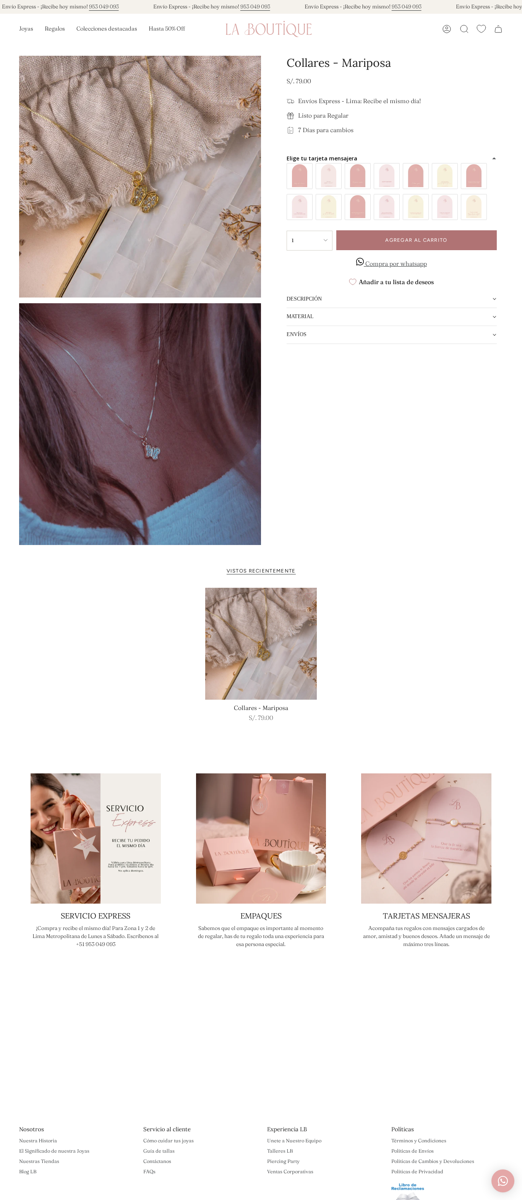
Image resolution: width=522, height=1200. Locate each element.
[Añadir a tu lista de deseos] (309, 596)
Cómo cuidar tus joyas (168, 1140)
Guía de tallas (159, 1151)
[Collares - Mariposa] (261, 644)
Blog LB (27, 1171)
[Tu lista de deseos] (481, 28)
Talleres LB (280, 1151)
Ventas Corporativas (290, 1171)
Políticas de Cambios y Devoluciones (432, 1161)
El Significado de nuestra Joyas (54, 1151)
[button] (26, 29)
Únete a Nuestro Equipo (294, 1140)
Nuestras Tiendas (39, 1161)
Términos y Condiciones (418, 1140)
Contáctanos (157, 1161)
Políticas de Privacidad (417, 1171)
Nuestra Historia (38, 1140)
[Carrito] (498, 29)
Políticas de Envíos (412, 1151)
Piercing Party (283, 1161)
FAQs (149, 1171)
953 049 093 (104, 6)
